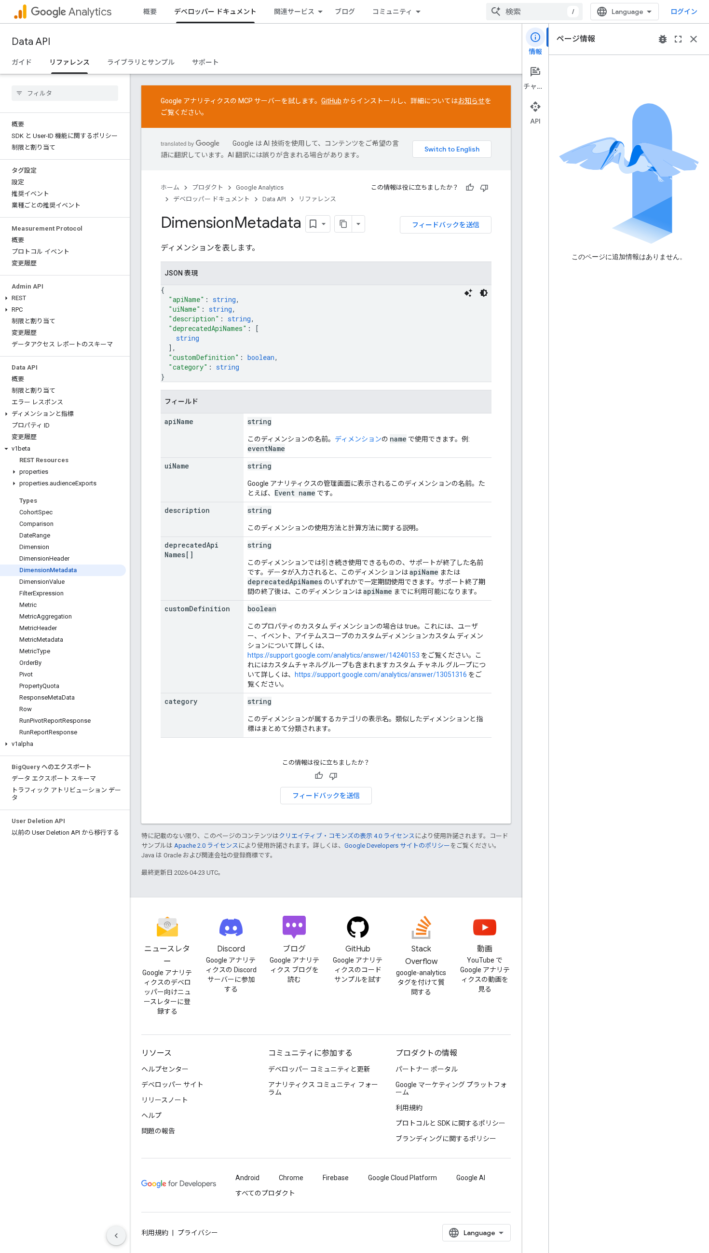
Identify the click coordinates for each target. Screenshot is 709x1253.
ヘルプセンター (165, 1069)
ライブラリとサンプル (141, 62)
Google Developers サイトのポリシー (397, 845)
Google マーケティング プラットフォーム (451, 1088)
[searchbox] (65, 93)
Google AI (470, 1178)
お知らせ (471, 101)
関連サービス (294, 11)
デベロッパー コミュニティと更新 (319, 1069)
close (693, 39)
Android (247, 1178)
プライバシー (197, 1233)
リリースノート (164, 1100)
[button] (63, 298)
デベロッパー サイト (172, 1084)
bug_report (662, 39)
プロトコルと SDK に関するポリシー (450, 1123)
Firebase (336, 1178)
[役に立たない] (484, 187)
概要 (150, 11)
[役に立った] (470, 187)
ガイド (22, 62)
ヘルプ (151, 1115)
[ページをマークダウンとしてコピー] (343, 224)
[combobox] (534, 11)
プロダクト (207, 187)
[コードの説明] (468, 293)
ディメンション (358, 439)
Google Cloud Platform (402, 1178)
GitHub (331, 101)
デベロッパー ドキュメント (215, 11)
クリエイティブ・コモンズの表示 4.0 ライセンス (347, 836)
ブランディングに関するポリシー (445, 1139)
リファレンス (69, 62)
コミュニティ (392, 11)
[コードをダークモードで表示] (483, 293)
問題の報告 (158, 1131)
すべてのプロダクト (265, 1193)
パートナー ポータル (426, 1069)
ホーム (170, 187)
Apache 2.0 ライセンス (206, 845)
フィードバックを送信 (445, 224)
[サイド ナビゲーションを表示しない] (116, 1235)
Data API (31, 42)
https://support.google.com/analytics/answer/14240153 (333, 655)
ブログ (345, 11)
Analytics (89, 11)
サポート (205, 62)
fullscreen (678, 39)
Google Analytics (260, 187)
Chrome (291, 1178)
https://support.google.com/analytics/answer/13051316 (381, 674)
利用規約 (409, 1108)
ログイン (683, 11)
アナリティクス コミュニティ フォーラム (323, 1088)
